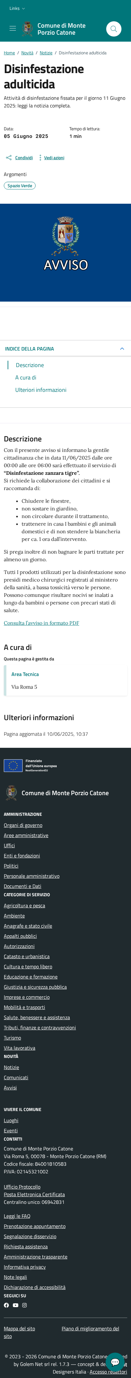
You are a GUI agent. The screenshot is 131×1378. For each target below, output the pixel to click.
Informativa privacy (25, 1267)
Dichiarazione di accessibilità (35, 1287)
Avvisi (10, 1087)
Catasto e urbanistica (27, 956)
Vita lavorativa (19, 1048)
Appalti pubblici (20, 936)
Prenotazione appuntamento (35, 1226)
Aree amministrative (26, 835)
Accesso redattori (108, 1371)
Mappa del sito (19, 1328)
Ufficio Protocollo (22, 1186)
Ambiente (14, 915)
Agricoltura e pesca (24, 905)
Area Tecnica (25, 674)
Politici (11, 866)
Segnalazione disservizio (30, 1236)
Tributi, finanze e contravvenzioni (40, 1027)
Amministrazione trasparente (35, 1256)
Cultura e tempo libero (28, 966)
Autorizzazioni (19, 946)
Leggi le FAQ (17, 1216)
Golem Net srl (35, 1364)
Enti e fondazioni (22, 855)
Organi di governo (23, 825)
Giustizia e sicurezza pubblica (35, 987)
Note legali (15, 1277)
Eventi (11, 1130)
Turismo (12, 1037)
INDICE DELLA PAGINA (29, 348)
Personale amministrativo (31, 876)
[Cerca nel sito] (113, 29)
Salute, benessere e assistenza (37, 1017)
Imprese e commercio (27, 997)
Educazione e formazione (31, 976)
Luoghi (11, 1120)
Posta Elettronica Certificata (34, 1194)
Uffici (9, 845)
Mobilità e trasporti (24, 1007)
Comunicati (16, 1077)
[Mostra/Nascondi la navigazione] (13, 28)
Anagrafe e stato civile (28, 926)
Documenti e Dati (22, 886)
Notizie (11, 1067)
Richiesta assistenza (26, 1246)
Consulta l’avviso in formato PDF (41, 623)
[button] (18, 8)
